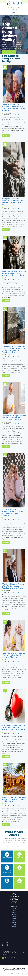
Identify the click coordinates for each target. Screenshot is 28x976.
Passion (14, 910)
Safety (14, 920)
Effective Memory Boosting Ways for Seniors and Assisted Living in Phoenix (14, 586)
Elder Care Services (14, 896)
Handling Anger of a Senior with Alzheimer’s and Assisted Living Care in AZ (14, 273)
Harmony (14, 914)
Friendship (14, 916)
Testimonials (14, 901)
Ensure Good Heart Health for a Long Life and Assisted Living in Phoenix (13, 727)
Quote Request (9, 52)
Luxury (14, 926)
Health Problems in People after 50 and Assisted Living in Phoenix (13, 655)
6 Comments (7, 660)
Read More (6, 135)
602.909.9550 (15, 7)
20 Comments (7, 207)
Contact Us (14, 903)
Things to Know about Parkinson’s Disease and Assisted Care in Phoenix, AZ (13, 201)
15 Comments (7, 422)
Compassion (14, 906)
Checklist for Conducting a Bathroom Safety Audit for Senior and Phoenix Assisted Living (13, 349)
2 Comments (7, 278)
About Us (14, 895)
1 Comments (7, 355)
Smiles (14, 908)
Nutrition (14, 922)
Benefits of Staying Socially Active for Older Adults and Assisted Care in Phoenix (14, 107)
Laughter (14, 912)
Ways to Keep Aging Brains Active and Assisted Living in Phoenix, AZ (14, 799)
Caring (14, 918)
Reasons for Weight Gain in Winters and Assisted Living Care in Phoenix (14, 418)
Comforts (14, 924)
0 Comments (7, 590)
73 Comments (7, 113)
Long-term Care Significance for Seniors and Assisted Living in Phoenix (12, 512)
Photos (14, 898)
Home (14, 893)
